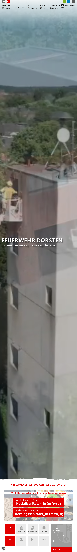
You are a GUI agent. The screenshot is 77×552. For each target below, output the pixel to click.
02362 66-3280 (58, 540)
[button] (3, 1)
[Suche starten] (8, 1)
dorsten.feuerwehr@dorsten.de (61, 544)
